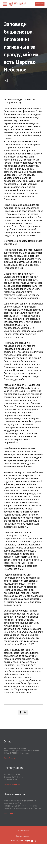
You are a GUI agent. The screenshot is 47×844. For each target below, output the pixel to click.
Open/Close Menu (4, 4)
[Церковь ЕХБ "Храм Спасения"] (22, 4)
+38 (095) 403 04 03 (35, 808)
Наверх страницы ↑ (23, 836)
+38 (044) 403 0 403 (29, 806)
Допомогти (40, 4)
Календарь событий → (13, 785)
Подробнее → (9, 758)
